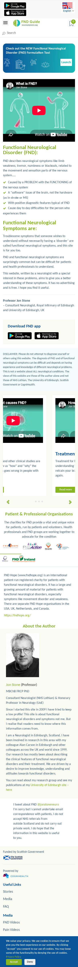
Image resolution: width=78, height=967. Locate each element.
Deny (30, 961)
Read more (19, 489)
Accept (14, 961)
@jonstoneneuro (48, 804)
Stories (8, 892)
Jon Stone (13, 685)
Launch (66, 62)
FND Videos (11, 922)
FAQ (6, 907)
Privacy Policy (13, 956)
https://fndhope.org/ (17, 615)
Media (7, 899)
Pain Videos (11, 930)
